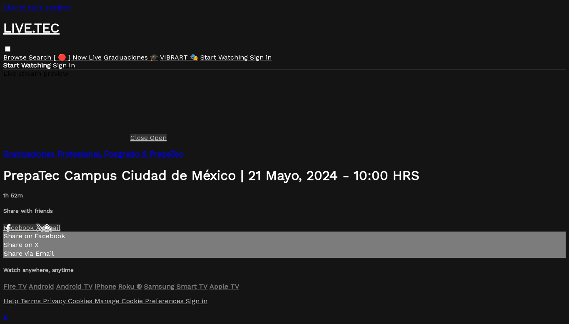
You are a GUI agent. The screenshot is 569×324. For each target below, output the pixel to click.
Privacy (55, 301)
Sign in (261, 57)
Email (51, 228)
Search (41, 57)
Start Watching (225, 57)
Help (11, 301)
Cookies (81, 301)
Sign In (64, 65)
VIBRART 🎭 (179, 57)
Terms (31, 301)
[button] (7, 49)
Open (158, 138)
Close (140, 138)
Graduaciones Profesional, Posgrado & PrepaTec (93, 154)
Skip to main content (36, 7)
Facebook (19, 228)
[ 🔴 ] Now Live (77, 57)
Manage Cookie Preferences (140, 301)
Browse (16, 57)
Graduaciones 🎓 (131, 57)
